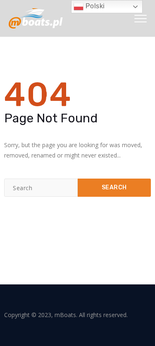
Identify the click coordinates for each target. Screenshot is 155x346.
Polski (94, 6)
